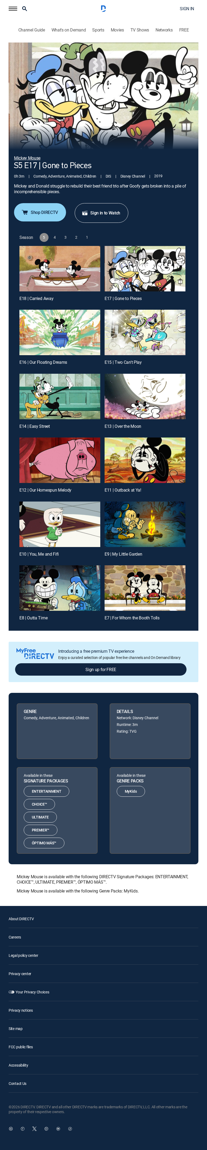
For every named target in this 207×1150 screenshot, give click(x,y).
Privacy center (20, 973)
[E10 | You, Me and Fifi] (59, 524)
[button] (13, 8)
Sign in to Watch (105, 213)
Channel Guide (31, 30)
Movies (117, 30)
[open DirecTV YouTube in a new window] (58, 1129)
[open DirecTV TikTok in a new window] (70, 1129)
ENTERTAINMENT (46, 791)
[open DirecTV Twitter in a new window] (34, 1129)
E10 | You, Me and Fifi (39, 554)
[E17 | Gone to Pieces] (145, 268)
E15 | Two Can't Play (123, 362)
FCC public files (21, 1046)
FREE (184, 30)
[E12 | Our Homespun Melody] (59, 460)
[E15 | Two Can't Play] (145, 332)
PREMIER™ (40, 829)
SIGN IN (187, 9)
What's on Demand (68, 30)
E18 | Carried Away (36, 298)
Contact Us (17, 1083)
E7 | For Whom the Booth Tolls (132, 618)
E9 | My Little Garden (123, 554)
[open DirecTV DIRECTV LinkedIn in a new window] (11, 1129)
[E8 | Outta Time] (59, 588)
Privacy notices (21, 1010)
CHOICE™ (39, 804)
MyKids (131, 791)
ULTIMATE (40, 817)
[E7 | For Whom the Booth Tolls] (145, 588)
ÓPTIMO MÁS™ (44, 842)
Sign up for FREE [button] (100, 669)
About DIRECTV (21, 918)
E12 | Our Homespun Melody (45, 490)
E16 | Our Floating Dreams (43, 362)
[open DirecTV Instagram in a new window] (46, 1129)
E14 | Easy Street (34, 426)
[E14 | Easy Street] (59, 396)
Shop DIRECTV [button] (44, 212)
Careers (15, 937)
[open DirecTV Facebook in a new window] (22, 1129)
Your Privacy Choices (32, 991)
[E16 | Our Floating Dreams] (59, 332)
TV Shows (139, 30)
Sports (98, 30)
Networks (164, 30)
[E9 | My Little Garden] (145, 524)
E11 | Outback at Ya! (123, 490)
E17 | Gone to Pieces (123, 298)
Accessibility (18, 1065)
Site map (16, 1028)
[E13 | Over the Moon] (145, 396)
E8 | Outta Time (33, 618)
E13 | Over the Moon (123, 426)
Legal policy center (23, 955)
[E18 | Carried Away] (59, 268)
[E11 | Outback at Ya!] (145, 460)
